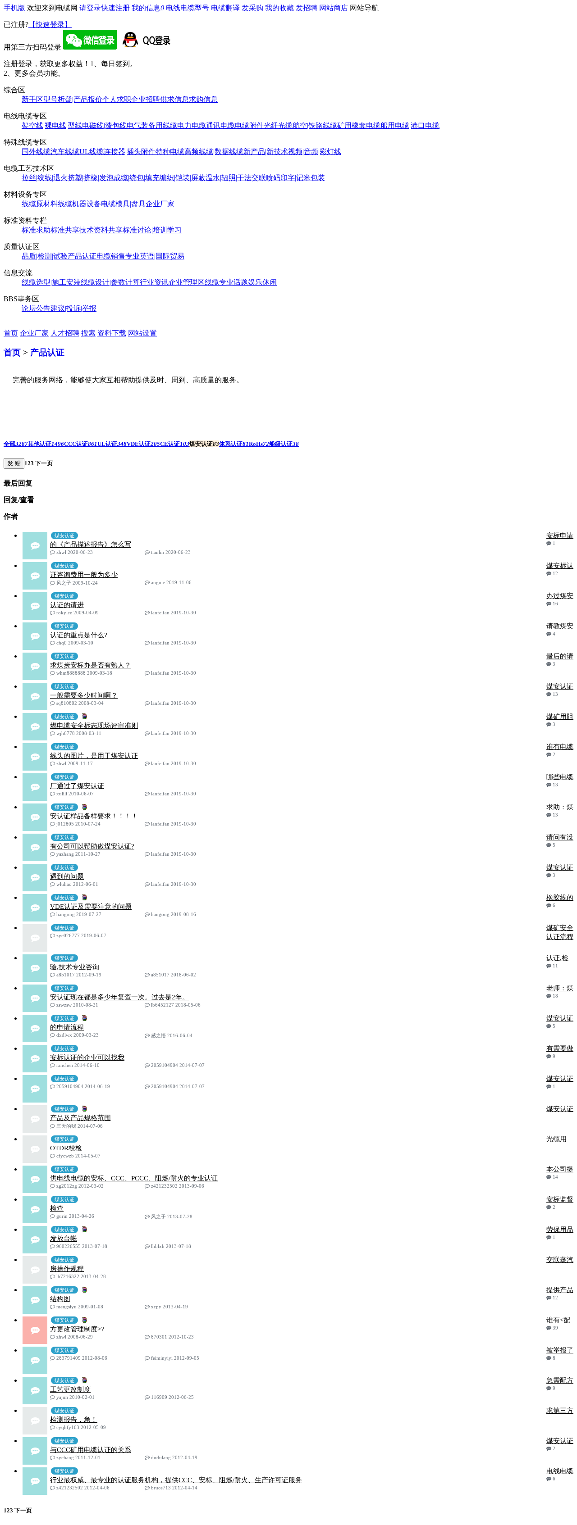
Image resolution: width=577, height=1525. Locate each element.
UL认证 (112, 443)
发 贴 (14, 463)
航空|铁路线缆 (315, 125)
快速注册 (115, 8)
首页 (11, 333)
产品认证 (82, 256)
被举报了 (559, 1350)
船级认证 (284, 443)
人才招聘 (64, 333)
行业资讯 (154, 282)
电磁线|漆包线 (104, 125)
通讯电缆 (220, 125)
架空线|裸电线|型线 (52, 125)
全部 (16, 443)
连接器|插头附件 (130, 151)
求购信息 (203, 99)
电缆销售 (110, 256)
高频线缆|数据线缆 (213, 151)
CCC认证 (80, 443)
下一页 (43, 463)
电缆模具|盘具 (123, 204)
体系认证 (234, 443)
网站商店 (333, 8)
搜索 (88, 333)
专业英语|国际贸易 (154, 256)
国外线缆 (36, 151)
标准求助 (36, 230)
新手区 (32, 99)
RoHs (259, 443)
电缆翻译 (225, 8)
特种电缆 (170, 151)
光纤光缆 (278, 125)
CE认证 (174, 443)
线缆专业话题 (226, 282)
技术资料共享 (101, 230)
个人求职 (116, 99)
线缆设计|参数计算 (110, 282)
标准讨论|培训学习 (152, 230)
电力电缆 (191, 125)
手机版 (14, 8)
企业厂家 (160, 204)
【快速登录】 (50, 24)
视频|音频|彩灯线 (314, 151)
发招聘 (306, 8)
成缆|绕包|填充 (137, 178)
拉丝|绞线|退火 (45, 178)
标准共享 (64, 230)
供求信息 (174, 99)
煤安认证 (559, 1078)
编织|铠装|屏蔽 (183, 178)
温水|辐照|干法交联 (236, 178)
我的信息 (148, 8)
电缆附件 (249, 125)
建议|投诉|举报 (73, 308)
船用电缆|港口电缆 (410, 125)
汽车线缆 (64, 151)
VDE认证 (143, 443)
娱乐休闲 (262, 282)
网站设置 (142, 333)
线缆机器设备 (79, 204)
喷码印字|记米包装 (295, 178)
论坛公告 (36, 308)
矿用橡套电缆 (358, 125)
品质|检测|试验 (45, 256)
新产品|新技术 (265, 151)
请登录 (90, 8)
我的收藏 (279, 8)
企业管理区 (187, 282)
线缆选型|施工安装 (51, 282)
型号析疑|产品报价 (72, 99)
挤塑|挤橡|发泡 (91, 178)
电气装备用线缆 (152, 125)
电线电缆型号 (187, 8)
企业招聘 (145, 99)
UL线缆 (91, 151)
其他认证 (46, 443)
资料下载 (111, 333)
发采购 (252, 8)
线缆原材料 (40, 204)
